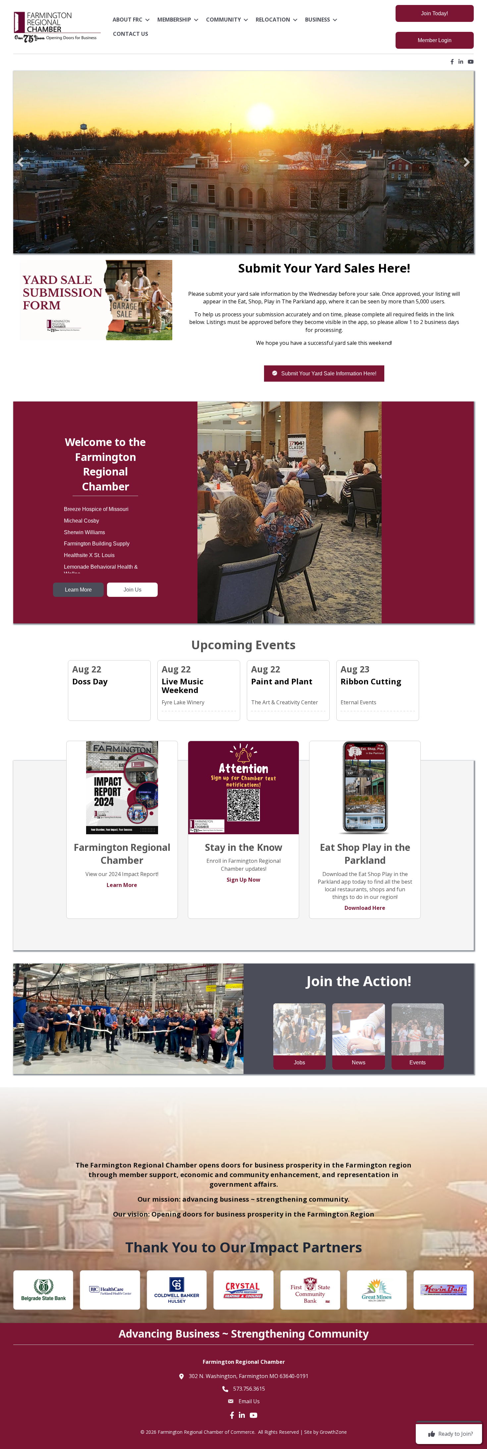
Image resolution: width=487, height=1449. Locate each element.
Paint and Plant (281, 681)
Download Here (365, 908)
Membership (174, 19)
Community (223, 19)
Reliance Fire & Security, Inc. (98, 555)
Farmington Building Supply (97, 513)
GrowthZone (333, 1432)
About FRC (127, 19)
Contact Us (130, 33)
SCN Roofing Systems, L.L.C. (99, 566)
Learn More (122, 885)
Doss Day (90, 681)
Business (317, 19)
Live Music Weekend (182, 686)
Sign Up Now (243, 879)
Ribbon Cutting (371, 681)
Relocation (273, 19)
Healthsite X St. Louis (89, 525)
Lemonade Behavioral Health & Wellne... (101, 540)
